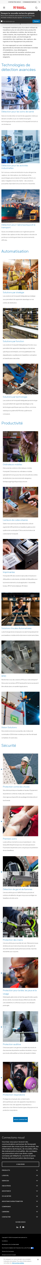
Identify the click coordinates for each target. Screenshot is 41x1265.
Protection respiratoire (14, 1094)
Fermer (36, 21)
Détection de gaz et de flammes (17, 889)
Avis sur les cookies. (18, 1263)
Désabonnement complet (9, 1255)
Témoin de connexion (8, 1251)
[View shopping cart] (39, 2)
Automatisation (15, 251)
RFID (3, 676)
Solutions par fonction (13, 341)
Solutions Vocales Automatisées (16, 628)
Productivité (12, 423)
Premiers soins (10, 838)
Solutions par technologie (15, 397)
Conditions (5, 1241)
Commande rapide (29, 2)
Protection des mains (13, 940)
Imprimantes (9, 572)
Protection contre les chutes (16, 786)
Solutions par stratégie (13, 292)
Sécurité (8, 745)
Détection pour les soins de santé (17, 111)
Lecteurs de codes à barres (15, 520)
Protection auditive (12, 1044)
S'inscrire (20, 1164)
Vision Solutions (9, 727)
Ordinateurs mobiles (12, 464)
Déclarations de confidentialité (10, 1244)
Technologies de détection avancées (18, 67)
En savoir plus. (27, 17)
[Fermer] (38, 1259)
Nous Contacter (20, 1119)
